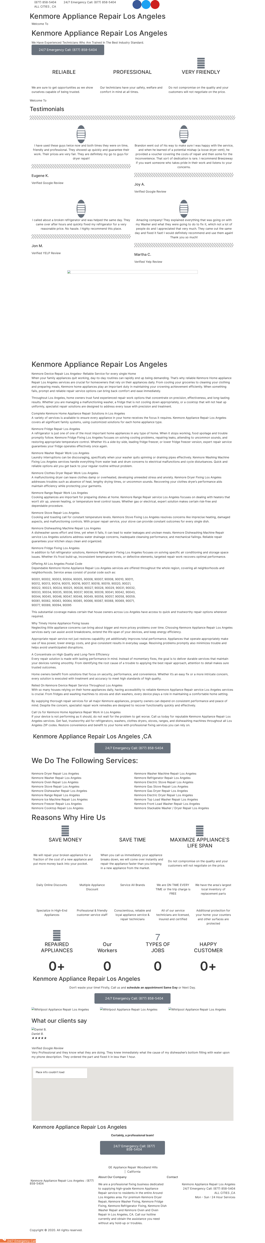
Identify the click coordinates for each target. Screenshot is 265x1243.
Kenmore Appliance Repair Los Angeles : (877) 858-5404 (62, 1182)
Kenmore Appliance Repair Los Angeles (97, 16)
